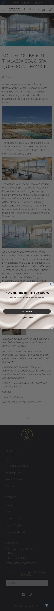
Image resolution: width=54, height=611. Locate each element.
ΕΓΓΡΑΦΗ (27, 311)
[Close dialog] (51, 284)
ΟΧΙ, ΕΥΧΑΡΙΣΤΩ (27, 318)
